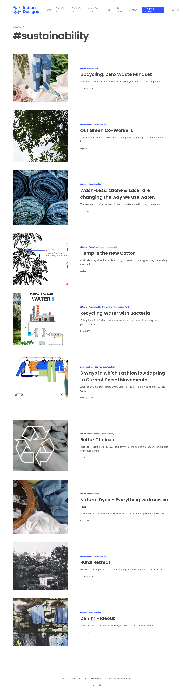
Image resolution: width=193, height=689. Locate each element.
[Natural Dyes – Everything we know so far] (40, 507)
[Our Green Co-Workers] (40, 136)
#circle (83, 68)
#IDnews (83, 184)
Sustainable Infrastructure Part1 (115, 307)
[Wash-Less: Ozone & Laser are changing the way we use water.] (40, 197)
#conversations (86, 124)
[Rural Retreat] (40, 566)
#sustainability (93, 68)
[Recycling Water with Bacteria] (40, 319)
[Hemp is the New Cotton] (40, 259)
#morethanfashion (96, 247)
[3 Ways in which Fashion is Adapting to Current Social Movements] (40, 382)
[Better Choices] (40, 445)
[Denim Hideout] (40, 622)
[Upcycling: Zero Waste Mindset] (40, 78)
